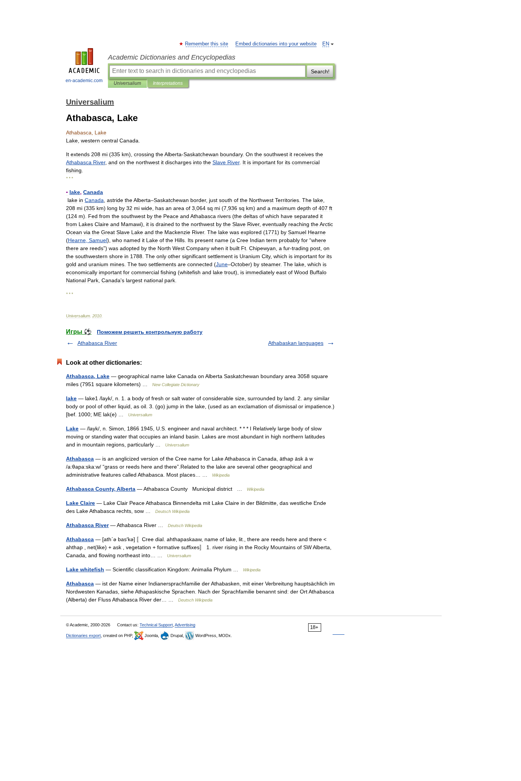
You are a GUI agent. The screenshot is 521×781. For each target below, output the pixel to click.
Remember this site (207, 44)
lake (71, 398)
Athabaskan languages (295, 343)
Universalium (127, 83)
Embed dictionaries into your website (276, 44)
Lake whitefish (85, 569)
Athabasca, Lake (87, 376)
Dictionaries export (83, 635)
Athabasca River (97, 343)
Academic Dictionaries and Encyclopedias (171, 57)
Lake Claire (80, 503)
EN (325, 44)
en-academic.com (84, 80)
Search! (320, 71)
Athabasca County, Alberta (100, 489)
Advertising (185, 625)
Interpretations (168, 83)
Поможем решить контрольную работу (150, 332)
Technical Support (156, 625)
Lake (72, 428)
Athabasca (80, 459)
